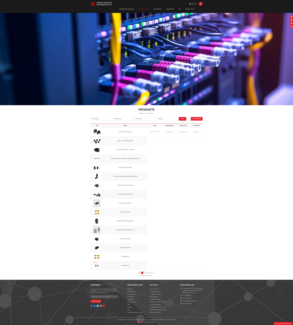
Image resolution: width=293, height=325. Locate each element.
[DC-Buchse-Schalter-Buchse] (97, 194)
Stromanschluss (125, 256)
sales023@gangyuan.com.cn (190, 301)
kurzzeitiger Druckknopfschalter (158, 307)
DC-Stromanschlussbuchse (125, 132)
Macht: (170, 320)
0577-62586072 (187, 295)
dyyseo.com (172, 320)
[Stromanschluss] (97, 257)
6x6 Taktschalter (154, 297)
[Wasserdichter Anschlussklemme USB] (97, 230)
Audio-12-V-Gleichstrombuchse (125, 141)
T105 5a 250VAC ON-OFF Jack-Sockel (125, 150)
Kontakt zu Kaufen (132, 302)
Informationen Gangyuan (126, 9)
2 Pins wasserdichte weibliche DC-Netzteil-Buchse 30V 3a (125, 158)
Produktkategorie (144, 9)
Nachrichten (170, 9)
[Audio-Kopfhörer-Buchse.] (97, 203)
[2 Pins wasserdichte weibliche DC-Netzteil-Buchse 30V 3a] (97, 158)
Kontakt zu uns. (189, 9)
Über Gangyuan (131, 292)
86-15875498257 (187, 304)
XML (128, 310)
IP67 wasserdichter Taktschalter (158, 310)
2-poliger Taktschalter (155, 294)
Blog (128, 305)
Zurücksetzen (197, 119)
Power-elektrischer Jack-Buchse (125, 185)
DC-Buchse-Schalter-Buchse (125, 194)
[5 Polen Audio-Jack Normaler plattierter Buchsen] (97, 176)
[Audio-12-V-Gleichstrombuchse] (97, 141)
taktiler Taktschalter (155, 299)
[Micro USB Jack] (97, 265)
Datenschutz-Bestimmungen (135, 312)
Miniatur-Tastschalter (155, 312)
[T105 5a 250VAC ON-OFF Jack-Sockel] (97, 150)
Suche (182, 119)
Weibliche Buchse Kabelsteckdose (125, 221)
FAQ (179, 9)
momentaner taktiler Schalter (157, 302)
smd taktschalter (154, 289)
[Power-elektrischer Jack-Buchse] (97, 185)
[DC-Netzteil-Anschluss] (97, 239)
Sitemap (129, 307)
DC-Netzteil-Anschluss (125, 239)
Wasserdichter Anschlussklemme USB (125, 230)
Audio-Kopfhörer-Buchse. (125, 203)
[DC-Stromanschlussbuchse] (97, 132)
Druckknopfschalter (155, 292)
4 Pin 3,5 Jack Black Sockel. (125, 167)
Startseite (129, 289)
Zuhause (143, 113)
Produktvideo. (158, 9)
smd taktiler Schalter (155, 305)
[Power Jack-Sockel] (97, 212)
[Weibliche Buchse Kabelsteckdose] (97, 221)
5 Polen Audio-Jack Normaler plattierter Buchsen (125, 176)
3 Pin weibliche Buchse (125, 248)
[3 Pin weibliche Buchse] (97, 248)
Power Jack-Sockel (125, 212)
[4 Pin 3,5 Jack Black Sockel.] (97, 167)
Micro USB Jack (125, 265)
